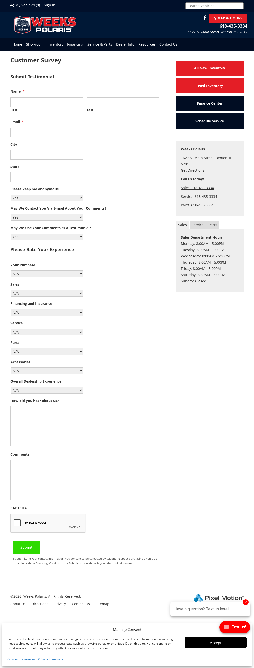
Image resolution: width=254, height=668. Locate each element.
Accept (215, 642)
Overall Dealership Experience (35, 381)
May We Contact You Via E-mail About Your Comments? (58, 208)
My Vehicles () (27, 5)
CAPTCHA (18, 508)
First (14, 110)
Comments (19, 454)
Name (17, 91)
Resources (147, 44)
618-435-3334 (233, 26)
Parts (14, 342)
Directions (40, 603)
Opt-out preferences (21, 659)
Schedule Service (209, 121)
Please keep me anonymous (34, 189)
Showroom (35, 44)
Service (16, 323)
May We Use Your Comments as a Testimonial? (50, 228)
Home (17, 44)
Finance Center (209, 103)
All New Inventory (209, 68)
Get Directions (192, 170)
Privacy (60, 603)
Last (90, 110)
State (14, 167)
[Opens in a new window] (203, 18)
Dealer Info (125, 44)
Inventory (55, 44)
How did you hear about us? (34, 401)
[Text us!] (234, 628)
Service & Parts (99, 44)
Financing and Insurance (31, 303)
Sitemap (102, 603)
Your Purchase (22, 265)
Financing (75, 44)
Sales (14, 284)
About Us (18, 603)
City (13, 144)
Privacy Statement (50, 659)
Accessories (20, 362)
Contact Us (168, 44)
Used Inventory (209, 85)
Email (17, 122)
